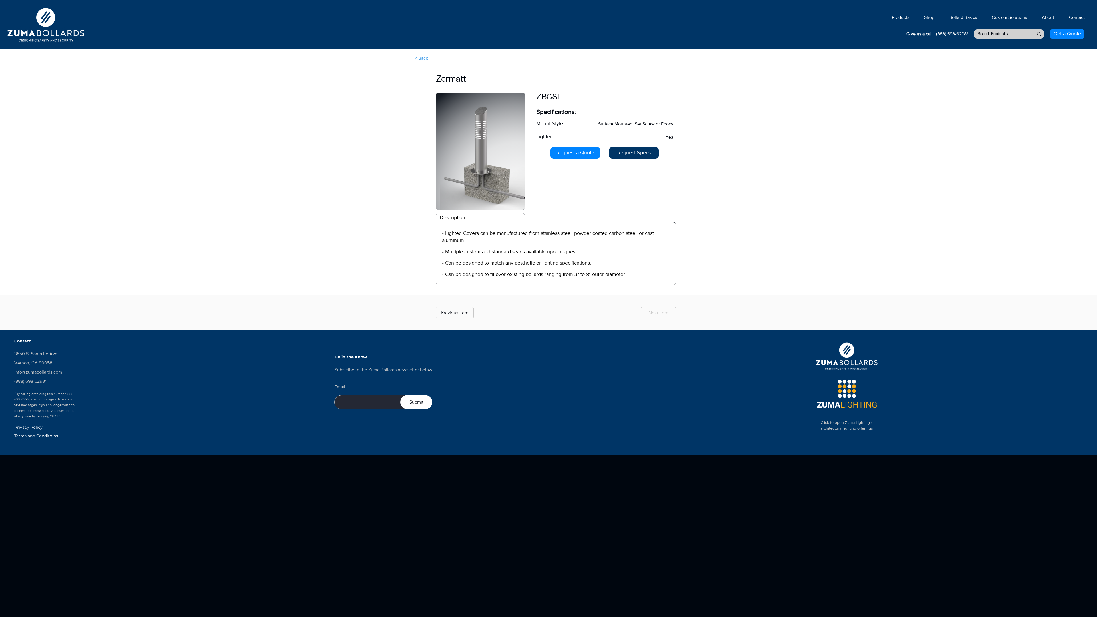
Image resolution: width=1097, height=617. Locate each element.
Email (339, 387)
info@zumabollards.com (38, 372)
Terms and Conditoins (36, 435)
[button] (900, 15)
